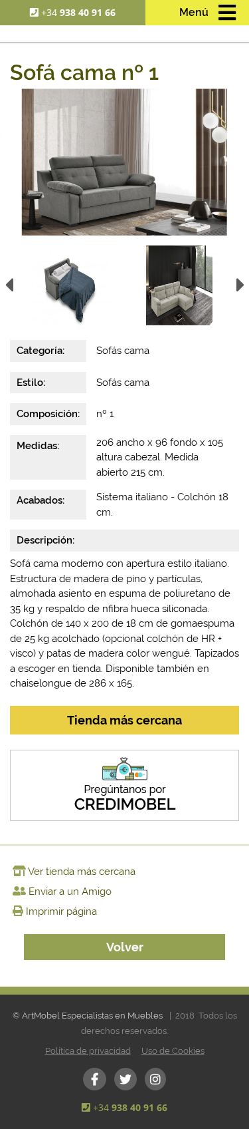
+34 (78, 12)
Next (240, 289)
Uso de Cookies (173, 1051)
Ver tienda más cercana (81, 872)
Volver (124, 947)
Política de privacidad (88, 1051)
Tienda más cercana (124, 720)
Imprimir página (61, 911)
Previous (8, 289)
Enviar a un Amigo (70, 891)
